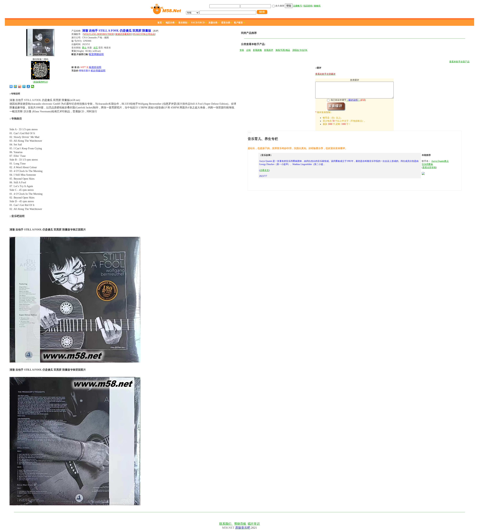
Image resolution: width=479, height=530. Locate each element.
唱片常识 (254, 523)
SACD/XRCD (198, 22)
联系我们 (226, 523)
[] (40, 82)
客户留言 (238, 22)
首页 (159, 22)
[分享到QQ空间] (15, 86)
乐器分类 (212, 22)
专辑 (242, 50)
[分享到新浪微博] (19, 86)
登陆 (288, 5)
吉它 (95, 47)
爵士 (84, 47)
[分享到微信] (32, 86)
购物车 (317, 5)
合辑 (248, 50)
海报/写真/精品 (282, 50)
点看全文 (264, 170)
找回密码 (307, 5)
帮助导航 (240, 523)
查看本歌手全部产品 (459, 61)
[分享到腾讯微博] (24, 86)
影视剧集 (257, 50)
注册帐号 (297, 5)
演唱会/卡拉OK (299, 50)
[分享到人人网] (28, 86)
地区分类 (170, 22)
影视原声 (268, 50)
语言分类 (225, 22)
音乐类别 (182, 22)
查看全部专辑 (429, 167)
